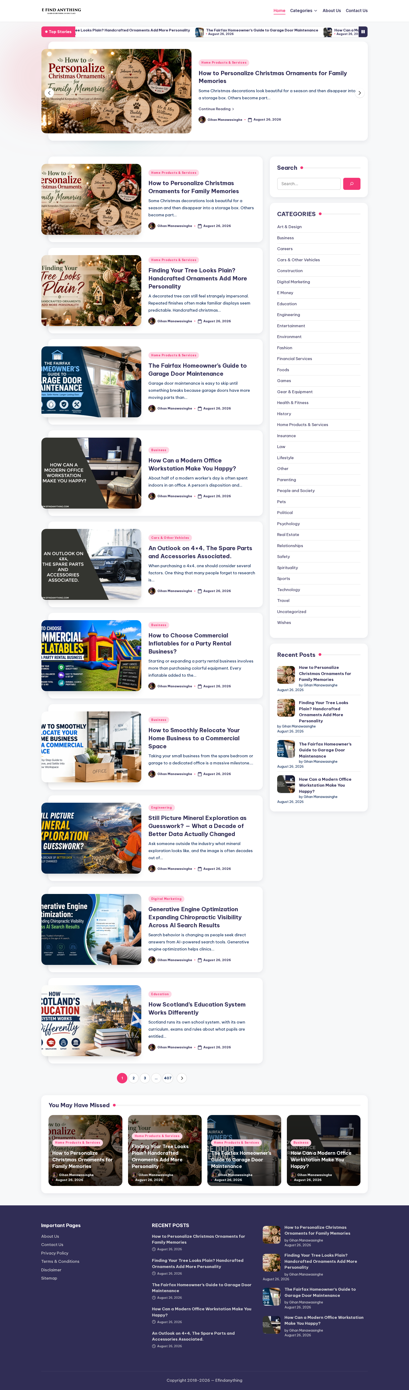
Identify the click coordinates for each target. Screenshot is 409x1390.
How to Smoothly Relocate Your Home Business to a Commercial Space (194, 738)
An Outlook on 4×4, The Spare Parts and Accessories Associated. (193, 1336)
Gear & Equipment (295, 391)
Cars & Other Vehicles (170, 538)
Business (158, 450)
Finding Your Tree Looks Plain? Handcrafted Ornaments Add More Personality (197, 278)
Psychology (288, 523)
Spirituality (287, 567)
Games (284, 380)
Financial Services (294, 358)
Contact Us (52, 1244)
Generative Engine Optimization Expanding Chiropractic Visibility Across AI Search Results (195, 917)
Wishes (284, 622)
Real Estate (288, 534)
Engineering (161, 807)
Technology (288, 589)
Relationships (290, 545)
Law (281, 446)
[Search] (351, 184)
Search (287, 167)
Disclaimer (51, 1269)
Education (160, 994)
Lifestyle (285, 457)
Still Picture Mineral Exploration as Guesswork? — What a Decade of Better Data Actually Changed (197, 825)
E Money (285, 292)
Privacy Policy (54, 1253)
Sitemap (49, 1278)
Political (285, 512)
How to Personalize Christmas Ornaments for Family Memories (325, 673)
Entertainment (291, 325)
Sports (283, 578)
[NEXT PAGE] (182, 1078)
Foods (283, 369)
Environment (289, 336)
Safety (283, 556)
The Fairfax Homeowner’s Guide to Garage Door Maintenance (182, 30)
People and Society (296, 490)
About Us (50, 1236)
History (284, 413)
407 (168, 1078)
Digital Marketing (166, 899)
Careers (285, 248)
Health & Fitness (293, 402)
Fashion (284, 347)
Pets (281, 501)
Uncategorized (291, 611)
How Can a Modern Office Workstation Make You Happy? (306, 30)
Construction (290, 270)
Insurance (286, 435)
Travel (283, 600)
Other (283, 468)
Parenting (286, 479)
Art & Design (289, 226)
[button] (216, 108)
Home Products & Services (223, 62)
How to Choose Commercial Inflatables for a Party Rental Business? (189, 643)
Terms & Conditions (60, 1261)
